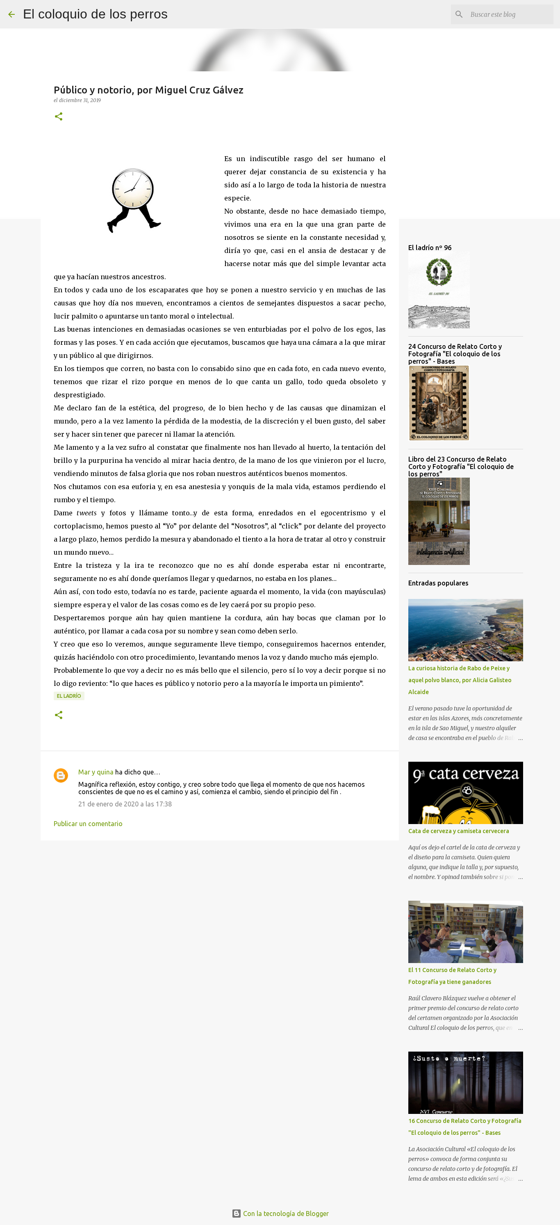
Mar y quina (96, 772)
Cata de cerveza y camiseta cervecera (458, 831)
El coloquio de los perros (95, 14)
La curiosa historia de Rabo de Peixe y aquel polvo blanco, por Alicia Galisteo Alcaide (460, 680)
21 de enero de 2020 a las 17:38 (125, 804)
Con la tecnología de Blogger (285, 1213)
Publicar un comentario (88, 823)
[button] (59, 117)
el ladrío (69, 696)
